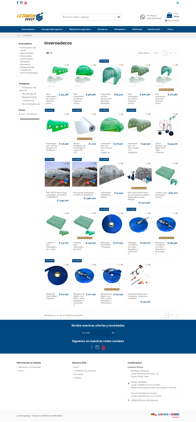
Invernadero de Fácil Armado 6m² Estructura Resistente (106, 98)
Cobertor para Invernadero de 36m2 (78, 246)
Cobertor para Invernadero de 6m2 (161, 195)
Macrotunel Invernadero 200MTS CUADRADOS (83, 194)
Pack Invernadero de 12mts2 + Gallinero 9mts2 (51, 98)
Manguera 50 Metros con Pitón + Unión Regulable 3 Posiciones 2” (106, 298)
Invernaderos (25, 44)
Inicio (76, 367)
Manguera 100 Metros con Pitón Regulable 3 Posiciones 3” (133, 248)
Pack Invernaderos (29, 73)
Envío (20, 371)
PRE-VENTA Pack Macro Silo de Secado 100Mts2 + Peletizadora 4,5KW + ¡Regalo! (139, 196)
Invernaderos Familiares (26, 60)
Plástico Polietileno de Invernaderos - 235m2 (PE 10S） (79, 148)
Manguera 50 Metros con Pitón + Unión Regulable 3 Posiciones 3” (79, 299)
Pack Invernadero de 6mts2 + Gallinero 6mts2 (160, 98)
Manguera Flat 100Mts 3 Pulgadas (106, 245)
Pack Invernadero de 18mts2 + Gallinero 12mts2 (78, 98)
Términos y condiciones (29, 367)
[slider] (19, 119)
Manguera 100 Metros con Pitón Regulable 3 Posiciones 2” (160, 248)
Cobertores (25, 70)
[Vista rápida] (57, 91)
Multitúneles (26, 56)
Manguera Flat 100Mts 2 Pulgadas (52, 296)
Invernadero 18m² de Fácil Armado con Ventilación (106, 148)
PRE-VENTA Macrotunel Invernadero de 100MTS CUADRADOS (56, 195)
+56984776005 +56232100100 (144, 400)
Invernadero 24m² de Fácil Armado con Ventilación (133, 148)
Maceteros (25, 64)
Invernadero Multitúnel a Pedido (106, 195)
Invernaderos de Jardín (28, 49)
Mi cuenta (78, 374)
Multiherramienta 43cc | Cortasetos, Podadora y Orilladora (138, 296)
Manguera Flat (27, 67)
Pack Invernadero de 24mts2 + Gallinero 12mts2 (133, 98)
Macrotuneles (26, 53)
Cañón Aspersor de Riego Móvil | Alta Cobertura (160, 148)
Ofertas (77, 378)
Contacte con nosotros (85, 371)
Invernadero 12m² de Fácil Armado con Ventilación (52, 146)
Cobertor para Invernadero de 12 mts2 (51, 246)
